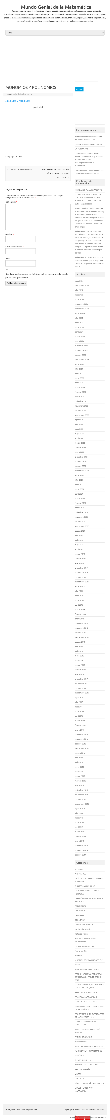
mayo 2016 (79, 767)
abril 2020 (79, 549)
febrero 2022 (80, 448)
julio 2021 (79, 480)
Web (7, 258)
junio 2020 (79, 540)
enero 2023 (79, 397)
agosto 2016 (80, 753)
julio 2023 (79, 369)
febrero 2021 (80, 503)
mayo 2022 (79, 434)
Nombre (9, 234)
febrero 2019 (80, 614)
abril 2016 (79, 771)
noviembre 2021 (81, 461)
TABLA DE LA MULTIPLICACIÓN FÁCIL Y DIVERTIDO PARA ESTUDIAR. (55, 173)
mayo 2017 (79, 711)
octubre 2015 (80, 799)
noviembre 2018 (81, 628)
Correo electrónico (14, 246)
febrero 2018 (80, 670)
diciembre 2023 (81, 346)
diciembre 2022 (81, 401)
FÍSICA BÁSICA (81, 911)
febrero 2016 (80, 781)
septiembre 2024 (82, 309)
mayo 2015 (79, 822)
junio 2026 (79, 281)
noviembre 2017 (81, 684)
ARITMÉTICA (80, 874)
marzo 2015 (80, 832)
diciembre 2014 (81, 846)
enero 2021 (79, 508)
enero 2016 (79, 785)
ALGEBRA (18, 157)
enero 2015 (79, 841)
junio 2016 (79, 762)
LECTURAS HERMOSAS (84, 946)
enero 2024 (79, 341)
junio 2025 (79, 295)
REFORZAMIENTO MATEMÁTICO (88, 1051)
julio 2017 (79, 702)
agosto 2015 (80, 808)
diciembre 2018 (81, 623)
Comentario (11, 202)
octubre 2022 (80, 411)
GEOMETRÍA (80, 920)
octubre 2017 (80, 688)
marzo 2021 (80, 498)
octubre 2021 (80, 466)
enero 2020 (79, 563)
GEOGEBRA (79, 915)
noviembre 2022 (81, 406)
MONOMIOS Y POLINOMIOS (18, 101)
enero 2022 (79, 452)
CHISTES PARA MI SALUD (85, 886)
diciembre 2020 (81, 512)
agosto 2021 (80, 475)
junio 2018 (79, 651)
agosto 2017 (80, 697)
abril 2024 (79, 332)
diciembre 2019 (81, 568)
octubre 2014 (80, 855)
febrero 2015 (80, 836)
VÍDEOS (78, 1074)
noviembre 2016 (81, 739)
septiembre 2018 (82, 637)
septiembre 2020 (82, 526)
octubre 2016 (80, 744)
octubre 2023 (80, 355)
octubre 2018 (80, 633)
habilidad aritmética (83, 929)
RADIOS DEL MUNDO (83, 1037)
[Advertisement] (55, 58)
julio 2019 (79, 591)
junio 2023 (79, 373)
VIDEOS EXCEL (81, 1079)
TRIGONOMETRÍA (82, 1069)
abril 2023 (79, 383)
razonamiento (81, 1042)
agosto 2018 (80, 642)
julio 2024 (79, 318)
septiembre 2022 (82, 415)
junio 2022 (79, 429)
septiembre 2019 (82, 582)
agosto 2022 (80, 420)
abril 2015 (79, 827)
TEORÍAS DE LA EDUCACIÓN (86, 1065)
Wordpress (101, 1118)
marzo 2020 (80, 554)
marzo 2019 (80, 609)
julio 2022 (79, 424)
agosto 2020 (80, 531)
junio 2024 (79, 323)
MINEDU (78, 955)
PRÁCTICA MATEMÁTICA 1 (86, 992)
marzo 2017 (80, 721)
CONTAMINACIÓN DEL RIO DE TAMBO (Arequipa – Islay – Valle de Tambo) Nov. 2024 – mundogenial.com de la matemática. (89, 159)
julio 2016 (79, 758)
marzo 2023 (80, 387)
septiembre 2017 (82, 693)
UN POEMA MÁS (81, 149)
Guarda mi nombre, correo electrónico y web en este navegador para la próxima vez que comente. (36, 276)
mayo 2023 (79, 378)
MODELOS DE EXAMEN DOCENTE (89, 960)
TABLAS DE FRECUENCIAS (19, 169)
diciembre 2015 (81, 790)
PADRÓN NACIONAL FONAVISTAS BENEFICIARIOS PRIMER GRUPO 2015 (88, 977)
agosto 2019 (80, 586)
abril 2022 (79, 438)
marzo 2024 (80, 336)
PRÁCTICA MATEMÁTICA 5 (86, 1002)
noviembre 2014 (81, 850)
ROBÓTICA (79, 1056)
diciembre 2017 (81, 679)
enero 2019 (79, 619)
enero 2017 (79, 730)
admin (12, 94)
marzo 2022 (80, 443)
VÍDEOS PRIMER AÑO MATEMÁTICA (89, 1083)
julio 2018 (79, 647)
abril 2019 (79, 605)
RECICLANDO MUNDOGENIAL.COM (89, 1046)
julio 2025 (79, 290)
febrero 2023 (80, 392)
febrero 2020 (80, 559)
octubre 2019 (80, 577)
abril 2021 (79, 494)
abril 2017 (79, 716)
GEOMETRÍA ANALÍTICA (85, 925)
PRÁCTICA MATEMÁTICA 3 (86, 997)
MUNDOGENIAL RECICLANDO (87, 969)
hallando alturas (81, 934)
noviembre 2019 (81, 572)
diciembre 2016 (81, 734)
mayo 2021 (79, 489)
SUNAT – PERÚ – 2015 (84, 1060)
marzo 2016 (80, 776)
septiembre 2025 (82, 286)
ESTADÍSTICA (80, 906)
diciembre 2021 (81, 457)
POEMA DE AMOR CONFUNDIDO (88, 144)
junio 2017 (79, 707)
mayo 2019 (79, 600)
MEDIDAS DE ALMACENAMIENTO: (89, 190)
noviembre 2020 (81, 517)
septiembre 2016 (82, 748)
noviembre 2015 (81, 795)
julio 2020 (79, 535)
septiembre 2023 (82, 360)
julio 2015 (79, 813)
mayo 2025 (79, 299)
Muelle (77, 965)
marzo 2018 (80, 665)
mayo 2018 (79, 656)
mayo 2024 (79, 327)
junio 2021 (79, 485)
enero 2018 (79, 674)
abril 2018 (79, 660)
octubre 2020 (80, 522)
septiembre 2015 (82, 804)
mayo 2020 (79, 545)
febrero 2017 (80, 725)
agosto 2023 (80, 364)
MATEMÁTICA (80, 951)
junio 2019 (79, 596)
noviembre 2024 (81, 304)
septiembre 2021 (82, 471)
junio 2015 (79, 818)
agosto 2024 (80, 313)
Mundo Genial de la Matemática (56, 7)
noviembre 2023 (81, 350)
